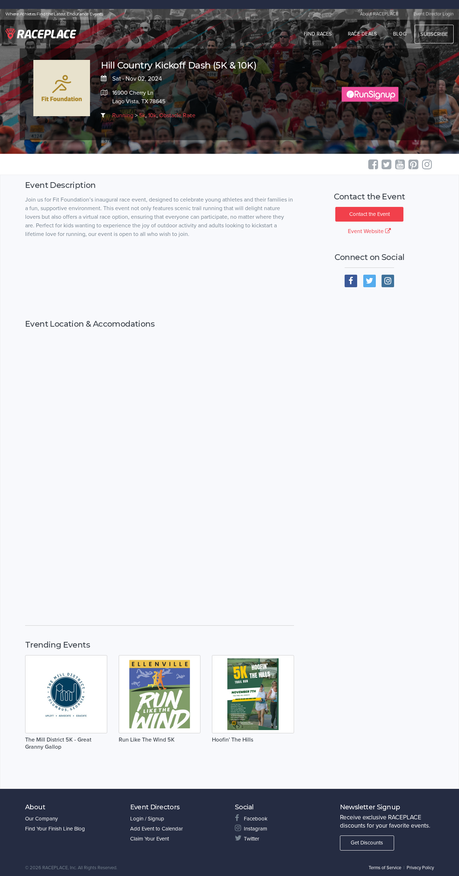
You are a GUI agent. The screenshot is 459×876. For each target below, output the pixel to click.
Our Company (41, 818)
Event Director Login (433, 14)
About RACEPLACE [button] (379, 14)
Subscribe (434, 34)
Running (122, 115)
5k (142, 115)
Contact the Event (369, 214)
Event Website (366, 231)
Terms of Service (385, 868)
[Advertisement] (159, 279)
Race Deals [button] (362, 34)
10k (152, 115)
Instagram (255, 828)
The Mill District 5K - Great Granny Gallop (58, 743)
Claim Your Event (149, 838)
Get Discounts (367, 842)
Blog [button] (400, 34)
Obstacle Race (177, 115)
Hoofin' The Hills (232, 739)
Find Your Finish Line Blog (55, 828)
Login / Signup (147, 818)
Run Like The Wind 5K (147, 739)
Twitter (251, 838)
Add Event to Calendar (156, 828)
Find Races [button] (318, 34)
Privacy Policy (420, 868)
